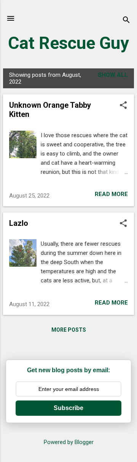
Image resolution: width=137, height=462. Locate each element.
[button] (123, 106)
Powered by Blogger (69, 442)
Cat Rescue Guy (68, 43)
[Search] (126, 20)
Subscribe (68, 408)
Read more (111, 194)
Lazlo (18, 223)
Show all (113, 74)
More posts (68, 330)
